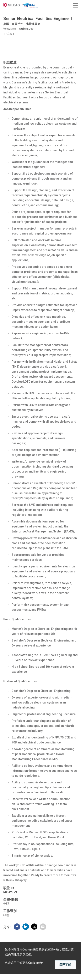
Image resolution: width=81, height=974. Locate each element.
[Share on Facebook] (17, 927)
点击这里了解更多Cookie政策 (24, 962)
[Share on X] (34, 927)
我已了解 (65, 964)
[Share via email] (42, 927)
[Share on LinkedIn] (25, 927)
